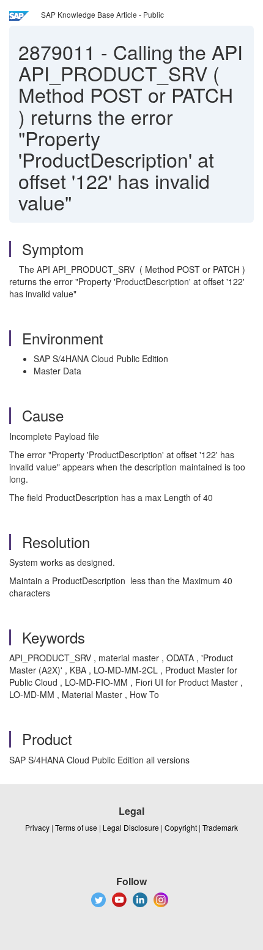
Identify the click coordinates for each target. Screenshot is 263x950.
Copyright (181, 827)
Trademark (220, 827)
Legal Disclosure (131, 827)
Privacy (37, 827)
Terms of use (76, 827)
